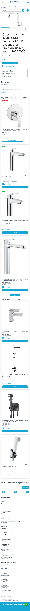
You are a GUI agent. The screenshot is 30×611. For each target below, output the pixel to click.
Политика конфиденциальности (8, 506)
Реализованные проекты (6, 511)
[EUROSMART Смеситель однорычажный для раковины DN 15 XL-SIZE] (15, 159)
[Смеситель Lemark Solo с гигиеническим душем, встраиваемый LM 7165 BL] (15, 404)
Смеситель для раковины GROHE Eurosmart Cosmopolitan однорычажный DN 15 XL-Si (15, 279)
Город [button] (3, 2)
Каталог (7, 5)
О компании (3, 512)
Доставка (3, 503)
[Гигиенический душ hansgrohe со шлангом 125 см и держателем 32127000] (15, 449)
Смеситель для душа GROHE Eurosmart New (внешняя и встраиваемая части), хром (14, 130)
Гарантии (3, 502)
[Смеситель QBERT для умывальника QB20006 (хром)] (15, 315)
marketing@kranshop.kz (5, 586)
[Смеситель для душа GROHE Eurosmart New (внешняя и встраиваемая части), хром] (15, 113)
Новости (3, 513)
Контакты (3, 516)
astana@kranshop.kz (5, 580)
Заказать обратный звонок (6, 599)
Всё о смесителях (4, 522)
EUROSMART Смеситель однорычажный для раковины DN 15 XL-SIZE (15, 175)
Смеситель (12, 5)
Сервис (2, 501)
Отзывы (2, 514)
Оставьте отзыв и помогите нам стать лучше (10, 600)
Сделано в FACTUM (15, 609)
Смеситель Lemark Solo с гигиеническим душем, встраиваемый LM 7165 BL (15, 421)
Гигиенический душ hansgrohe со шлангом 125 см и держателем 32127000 (15, 465)
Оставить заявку (10, 66)
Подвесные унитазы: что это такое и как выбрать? (11, 521)
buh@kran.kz (3, 572)
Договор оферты (4, 505)
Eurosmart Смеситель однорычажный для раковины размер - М (15, 221)
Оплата (2, 500)
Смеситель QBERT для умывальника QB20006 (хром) (15, 331)
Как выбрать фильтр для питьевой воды (9, 523)
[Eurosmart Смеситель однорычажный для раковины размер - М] (15, 204)
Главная (2, 5)
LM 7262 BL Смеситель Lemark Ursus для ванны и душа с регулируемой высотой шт (15, 375)
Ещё (15, 295)
